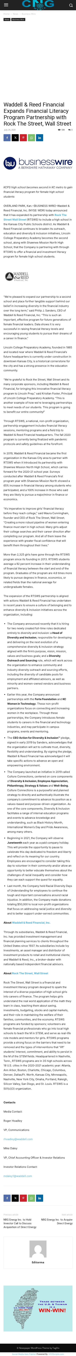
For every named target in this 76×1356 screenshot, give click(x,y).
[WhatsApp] (31, 137)
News (15, 13)
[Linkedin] (39, 137)
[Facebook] (7, 137)
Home (7, 13)
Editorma (38, 1262)
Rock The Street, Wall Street (30, 973)
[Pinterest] (23, 137)
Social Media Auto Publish (24, 1354)
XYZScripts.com (56, 1354)
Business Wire (29, 13)
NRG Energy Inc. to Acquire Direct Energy (56, 1221)
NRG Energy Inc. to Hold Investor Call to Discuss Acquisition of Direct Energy (20, 1223)
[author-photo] (38, 1257)
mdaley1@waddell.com (18, 1176)
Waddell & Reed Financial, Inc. (31, 922)
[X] (15, 137)
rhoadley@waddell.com (18, 1139)
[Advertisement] (38, 62)
